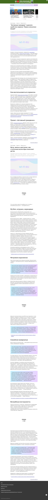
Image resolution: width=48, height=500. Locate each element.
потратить (32, 134)
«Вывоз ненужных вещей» (24, 53)
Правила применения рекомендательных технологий (11, 492)
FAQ (1, 482)
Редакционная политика (5, 490)
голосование (31, 52)
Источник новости (34, 142)
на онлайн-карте (17, 133)
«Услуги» (12, 97)
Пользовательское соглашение (7, 484)
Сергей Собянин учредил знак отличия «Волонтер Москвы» (22, 476)
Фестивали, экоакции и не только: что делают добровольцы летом (24, 398)
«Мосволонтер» (16, 182)
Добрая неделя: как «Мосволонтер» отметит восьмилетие (22, 254)
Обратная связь (4, 486)
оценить (23, 127)
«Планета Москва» (33, 128)
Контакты (3, 488)
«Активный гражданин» (18, 122)
